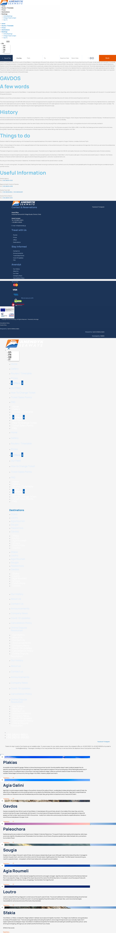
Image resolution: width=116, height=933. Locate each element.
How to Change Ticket (23, 392)
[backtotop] (112, 929)
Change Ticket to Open (9, 18)
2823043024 (8, 192)
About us (16, 598)
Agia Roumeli (18, 521)
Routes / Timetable (7, 8)
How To (5, 20)
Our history (17, 594)
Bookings (4, 14)
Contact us (17, 603)
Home (3, 6)
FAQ (13, 402)
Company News (19, 613)
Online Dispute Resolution (19, 629)
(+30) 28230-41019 (7, 198)
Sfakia (14, 514)
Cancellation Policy (21, 622)
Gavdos (15, 531)
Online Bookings (7, 16)
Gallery (15, 368)
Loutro (14, 517)
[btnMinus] (93, 58)
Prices (4, 10)
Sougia (14, 524)
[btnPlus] (91, 58)
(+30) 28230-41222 (7, 180)
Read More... (8, 778)
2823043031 (19, 192)
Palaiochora (17, 528)
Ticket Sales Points (21, 397)
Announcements (20, 608)
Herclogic (36, 319)
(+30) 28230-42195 (7, 186)
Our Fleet (16, 387)
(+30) (3, 192)
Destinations (6, 12)
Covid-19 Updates (20, 618)
